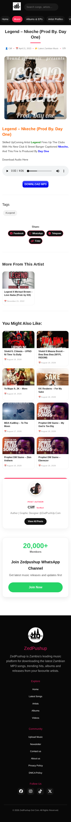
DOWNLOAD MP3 (35, 184)
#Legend (10, 213)
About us (35, 758)
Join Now (35, 587)
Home (5, 19)
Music (17, 19)
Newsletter (35, 744)
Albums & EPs (34, 19)
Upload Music (35, 737)
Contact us (35, 751)
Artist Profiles (55, 19)
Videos (35, 718)
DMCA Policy (35, 772)
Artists (35, 703)
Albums (35, 710)
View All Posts (35, 521)
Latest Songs (35, 696)
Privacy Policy (35, 765)
